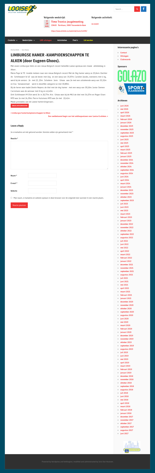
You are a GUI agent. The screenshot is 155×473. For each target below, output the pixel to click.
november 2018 (126, 379)
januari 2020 (125, 332)
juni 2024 (124, 176)
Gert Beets (25, 50)
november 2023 (126, 193)
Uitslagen (124, 56)
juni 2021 (124, 281)
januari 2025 (125, 156)
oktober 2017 (126, 423)
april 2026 (124, 112)
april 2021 (124, 288)
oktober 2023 (126, 197)
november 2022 (126, 227)
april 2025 (124, 146)
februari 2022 (126, 257)
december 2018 (126, 376)
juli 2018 (124, 393)
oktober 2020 (126, 308)
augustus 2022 (126, 237)
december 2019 (126, 335)
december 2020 (126, 301)
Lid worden (88, 40)
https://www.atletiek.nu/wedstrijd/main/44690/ (69, 31)
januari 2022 (125, 261)
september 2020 (127, 312)
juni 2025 (124, 139)
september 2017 (127, 427)
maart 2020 (125, 325)
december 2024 (126, 160)
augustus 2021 (126, 274)
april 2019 (124, 362)
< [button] (120, 88)
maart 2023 (125, 214)
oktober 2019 (126, 342)
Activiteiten (62, 40)
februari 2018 (126, 410)
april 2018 (124, 403)
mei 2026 (124, 109)
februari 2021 (126, 295)
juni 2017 (124, 433)
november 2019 (126, 339)
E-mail (14, 183)
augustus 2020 (126, 315)
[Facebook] (143, 9)
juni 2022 (124, 244)
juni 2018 (124, 396)
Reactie (14, 138)
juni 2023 (124, 207)
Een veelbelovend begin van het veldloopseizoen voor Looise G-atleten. (77, 116)
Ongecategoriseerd (19, 106)
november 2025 (126, 129)
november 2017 (126, 420)
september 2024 (127, 170)
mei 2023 (124, 210)
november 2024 (126, 163)
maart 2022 (125, 254)
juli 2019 (124, 352)
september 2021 (127, 271)
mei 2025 (124, 143)
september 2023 (127, 200)
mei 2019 (124, 359)
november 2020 (126, 305)
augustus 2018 (126, 389)
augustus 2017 (126, 430)
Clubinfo (11, 40)
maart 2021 (125, 291)
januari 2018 (125, 413)
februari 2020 (126, 328)
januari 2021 (125, 298)
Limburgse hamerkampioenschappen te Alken (31, 113)
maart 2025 (125, 149)
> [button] (143, 88)
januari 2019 (125, 372)
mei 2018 (124, 399)
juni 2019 (124, 356)
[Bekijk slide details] (132, 89)
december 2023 (126, 190)
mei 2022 (124, 247)
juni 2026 (124, 106)
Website (14, 191)
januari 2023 (125, 220)
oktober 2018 (126, 383)
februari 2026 (126, 119)
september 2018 (127, 386)
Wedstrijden (27, 40)
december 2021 (126, 264)
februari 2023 (126, 217)
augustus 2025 (126, 136)
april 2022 (124, 251)
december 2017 (126, 416)
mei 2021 (124, 285)
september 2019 (127, 345)
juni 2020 (124, 318)
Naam (14, 175)
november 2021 (126, 268)
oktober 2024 (126, 166)
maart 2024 (125, 183)
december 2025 (126, 126)
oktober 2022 (126, 230)
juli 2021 (124, 278)
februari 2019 (126, 369)
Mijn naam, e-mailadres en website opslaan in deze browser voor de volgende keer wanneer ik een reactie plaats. (59, 198)
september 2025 (127, 133)
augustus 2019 (126, 349)
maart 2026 (125, 116)
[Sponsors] (132, 76)
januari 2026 (125, 122)
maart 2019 (125, 366)
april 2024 (124, 180)
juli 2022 (124, 241)
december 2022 (126, 224)
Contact (123, 52)
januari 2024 (125, 187)
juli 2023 (124, 203)
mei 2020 (124, 322)
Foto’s (75, 40)
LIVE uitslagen (46, 40)
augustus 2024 (126, 173)
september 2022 (127, 234)
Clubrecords (125, 59)
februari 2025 (126, 153)
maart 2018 (125, 406)
